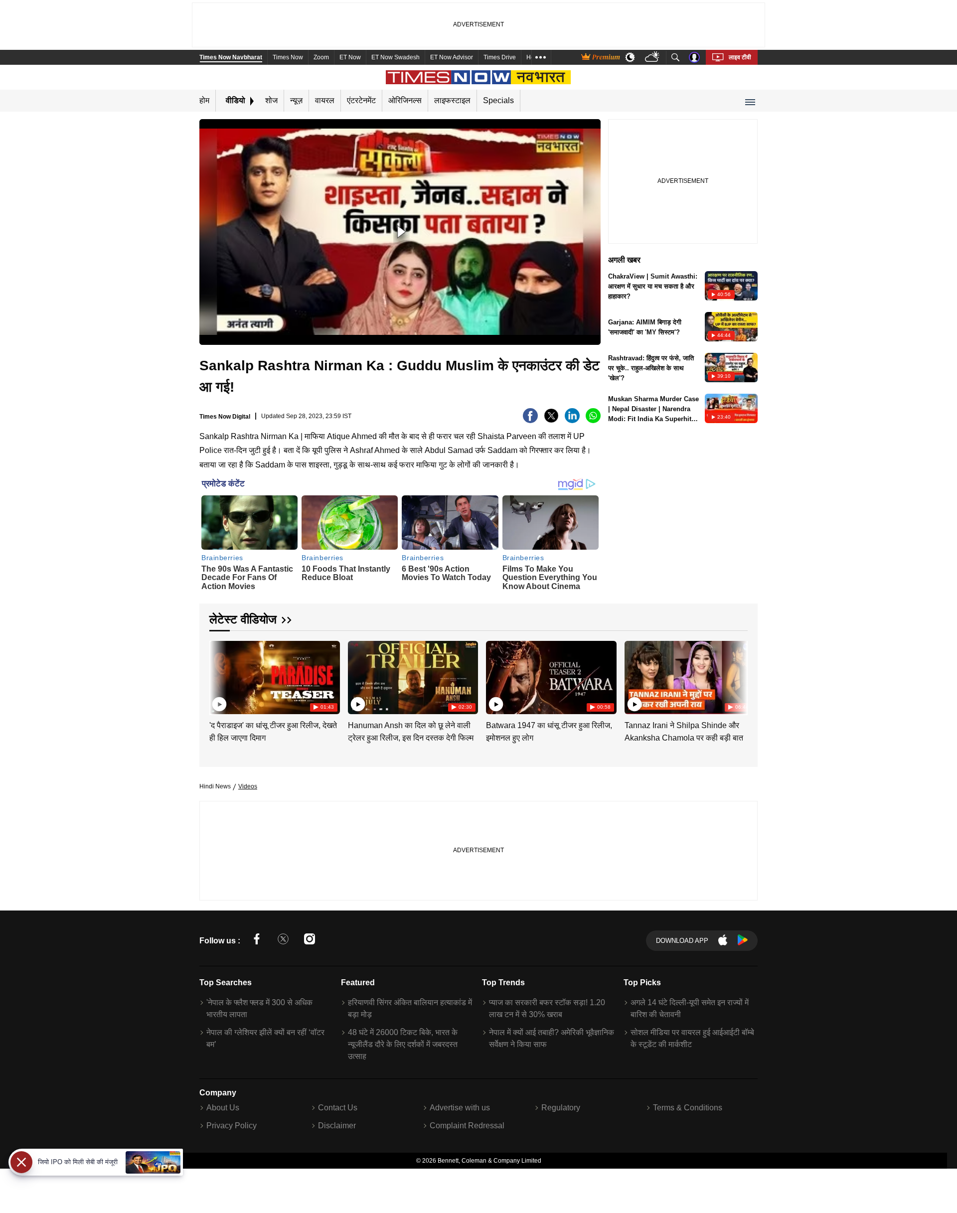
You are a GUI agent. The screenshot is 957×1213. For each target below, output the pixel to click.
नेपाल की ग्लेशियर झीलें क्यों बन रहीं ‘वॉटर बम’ (265, 1038)
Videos (247, 786)
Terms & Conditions (687, 1107)
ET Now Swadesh (395, 57)
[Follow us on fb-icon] (257, 940)
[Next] (738, 675)
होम (204, 100)
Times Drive (499, 57)
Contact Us (337, 1107)
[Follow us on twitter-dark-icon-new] (283, 940)
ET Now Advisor (451, 57)
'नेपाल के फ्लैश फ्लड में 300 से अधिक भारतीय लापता (259, 1008)
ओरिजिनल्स (405, 100)
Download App (682, 940)
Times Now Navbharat (230, 57)
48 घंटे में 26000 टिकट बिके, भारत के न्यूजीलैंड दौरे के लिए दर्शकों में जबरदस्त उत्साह (403, 1044)
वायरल (324, 100)
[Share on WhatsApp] (593, 420)
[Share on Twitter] (551, 420)
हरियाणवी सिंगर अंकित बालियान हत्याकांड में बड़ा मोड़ (410, 1008)
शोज (271, 100)
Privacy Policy (231, 1125)
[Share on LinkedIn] (572, 420)
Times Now (288, 57)
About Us (222, 1107)
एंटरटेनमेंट (361, 100)
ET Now (350, 57)
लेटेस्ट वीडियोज (243, 619)
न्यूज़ (296, 100)
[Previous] (218, 675)
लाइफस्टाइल (452, 100)
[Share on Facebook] (530, 420)
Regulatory (560, 1107)
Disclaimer (337, 1125)
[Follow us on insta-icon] (309, 940)
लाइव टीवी (740, 57)
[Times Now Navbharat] (479, 77)
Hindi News (215, 786)
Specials (498, 100)
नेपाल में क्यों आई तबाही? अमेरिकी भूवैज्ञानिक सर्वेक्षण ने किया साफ (551, 1038)
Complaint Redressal (467, 1125)
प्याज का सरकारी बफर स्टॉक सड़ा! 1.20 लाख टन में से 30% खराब (547, 1008)
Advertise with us (460, 1107)
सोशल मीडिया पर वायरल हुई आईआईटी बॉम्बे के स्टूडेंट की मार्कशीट (692, 1038)
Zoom (321, 57)
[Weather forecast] (653, 57)
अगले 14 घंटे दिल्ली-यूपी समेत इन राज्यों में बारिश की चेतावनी (690, 1008)
